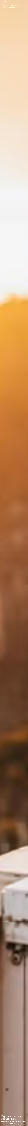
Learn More (12, 7)
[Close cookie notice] (25, 6)
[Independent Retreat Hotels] (4, 2)
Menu (25, 2)
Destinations (18, 2)
